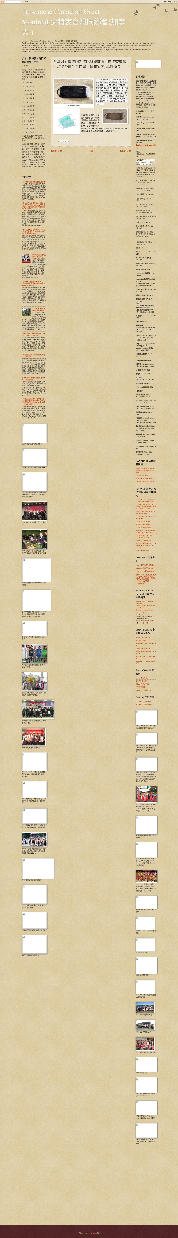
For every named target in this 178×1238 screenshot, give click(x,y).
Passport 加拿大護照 (143, 521)
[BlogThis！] (61, 141)
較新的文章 (56, 151)
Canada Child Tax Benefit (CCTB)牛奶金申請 (144, 536)
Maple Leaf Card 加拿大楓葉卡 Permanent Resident (145, 531)
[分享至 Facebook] (66, 141)
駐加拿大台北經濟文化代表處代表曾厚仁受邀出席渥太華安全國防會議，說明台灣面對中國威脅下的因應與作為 (33, 206)
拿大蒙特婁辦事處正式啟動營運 (34, 182)
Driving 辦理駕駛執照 (143, 524)
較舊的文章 (125, 151)
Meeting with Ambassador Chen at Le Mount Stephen (34, 334)
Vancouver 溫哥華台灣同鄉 (145, 571)
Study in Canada (141, 640)
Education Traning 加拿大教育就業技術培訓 (145, 512)
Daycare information (143, 637)
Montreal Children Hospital (145, 621)
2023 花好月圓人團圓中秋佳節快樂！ (38, 309)
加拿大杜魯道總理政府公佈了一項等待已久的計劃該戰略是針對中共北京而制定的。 (33, 283)
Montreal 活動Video (142, 550)
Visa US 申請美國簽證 (143, 540)
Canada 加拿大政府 (142, 475)
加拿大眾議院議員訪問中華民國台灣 (39, 256)
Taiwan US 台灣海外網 (143, 690)
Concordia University (143, 648)
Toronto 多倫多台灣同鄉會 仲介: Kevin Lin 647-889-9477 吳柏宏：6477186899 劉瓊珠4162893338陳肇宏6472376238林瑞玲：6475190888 (146, 579)
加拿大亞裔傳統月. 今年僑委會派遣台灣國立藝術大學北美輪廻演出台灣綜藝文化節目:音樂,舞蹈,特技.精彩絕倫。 (33, 401)
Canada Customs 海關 (143, 527)
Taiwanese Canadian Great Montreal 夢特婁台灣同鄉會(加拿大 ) (73, 21)
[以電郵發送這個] (59, 141)
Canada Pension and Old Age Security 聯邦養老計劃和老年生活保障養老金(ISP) (146, 506)
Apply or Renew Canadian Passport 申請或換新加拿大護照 (145, 470)
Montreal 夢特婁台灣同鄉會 (145, 565)
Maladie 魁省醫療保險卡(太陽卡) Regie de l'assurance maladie (146, 545)
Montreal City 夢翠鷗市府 (144, 478)
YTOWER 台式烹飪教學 (144, 701)
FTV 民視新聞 (140, 687)
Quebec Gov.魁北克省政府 (145, 482)
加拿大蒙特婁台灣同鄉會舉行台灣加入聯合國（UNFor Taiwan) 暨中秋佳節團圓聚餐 (33, 231)
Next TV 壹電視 (141, 681)
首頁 (91, 151)
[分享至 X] (64, 141)
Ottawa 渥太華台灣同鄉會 (145, 568)
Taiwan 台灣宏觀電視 (143, 684)
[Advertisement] (143, 1184)
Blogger (93, 1233)
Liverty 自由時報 (141, 678)
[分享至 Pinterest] (68, 141)
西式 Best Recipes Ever (144, 705)
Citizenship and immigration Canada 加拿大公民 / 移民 (145, 501)
